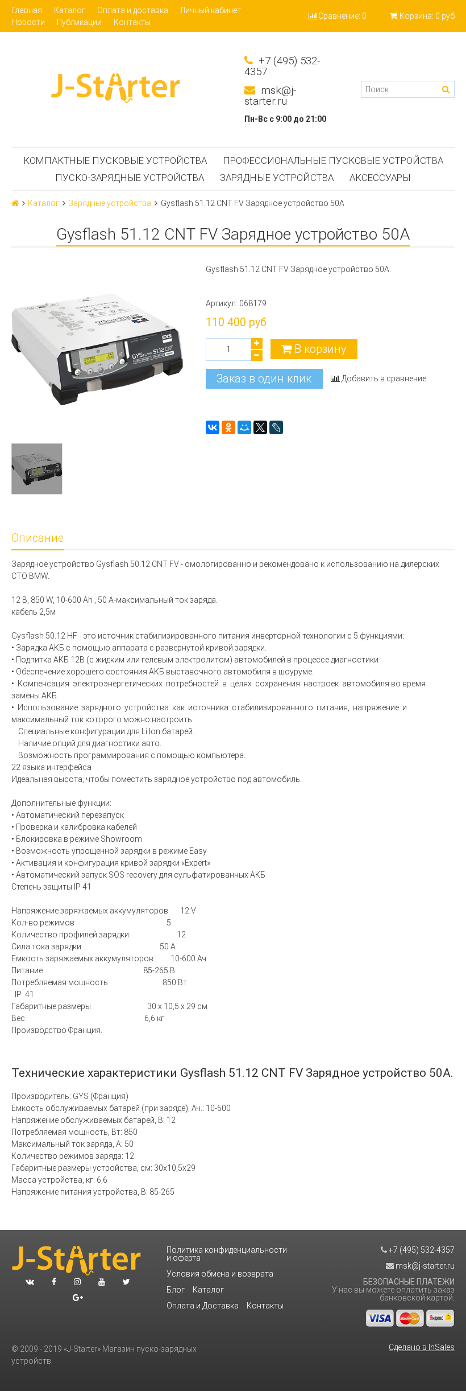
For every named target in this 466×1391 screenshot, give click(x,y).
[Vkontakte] (30, 1282)
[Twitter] (126, 1282)
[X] (260, 427)
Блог (176, 1289)
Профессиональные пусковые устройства (333, 160)
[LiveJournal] (276, 427)
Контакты (132, 22)
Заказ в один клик (264, 378)
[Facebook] (54, 1282)
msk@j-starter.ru (270, 96)
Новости (28, 22)
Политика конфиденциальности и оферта (227, 1253)
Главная (26, 10)
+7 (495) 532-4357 (282, 66)
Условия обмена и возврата (220, 1273)
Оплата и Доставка (203, 1305)
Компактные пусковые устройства (115, 160)
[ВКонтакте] (212, 427)
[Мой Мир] (244, 427)
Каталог (69, 10)
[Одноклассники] (228, 427)
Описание (37, 538)
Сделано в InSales (422, 1347)
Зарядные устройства (277, 177)
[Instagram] (77, 1282)
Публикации (79, 22)
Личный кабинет (210, 10)
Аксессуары (380, 177)
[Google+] (78, 1298)
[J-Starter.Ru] (116, 89)
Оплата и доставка (132, 10)
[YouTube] (101, 1282)
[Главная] (15, 203)
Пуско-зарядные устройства (129, 177)
